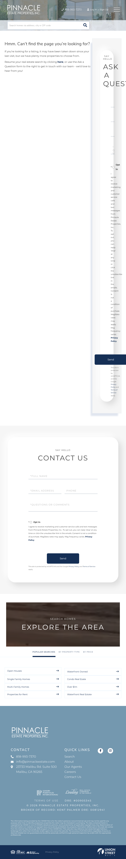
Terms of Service (89, 566)
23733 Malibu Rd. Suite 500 (36, 769)
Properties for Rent (17, 694)
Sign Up (104, 9)
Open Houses (14, 670)
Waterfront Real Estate (79, 694)
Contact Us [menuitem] (72, 777)
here (60, 62)
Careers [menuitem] (70, 772)
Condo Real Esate (76, 679)
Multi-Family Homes (18, 686)
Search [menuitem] (69, 757)
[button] (85, 25)
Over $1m (72, 686)
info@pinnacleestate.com (35, 762)
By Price (88, 652)
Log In (93, 9)
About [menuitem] (69, 762)
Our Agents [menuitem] (73, 767)
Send (63, 558)
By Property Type (69, 652)
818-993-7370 (73, 9)
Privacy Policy (74, 566)
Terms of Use (46, 800)
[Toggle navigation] (117, 10)
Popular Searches (44, 652)
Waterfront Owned (77, 671)
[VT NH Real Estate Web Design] (106, 852)
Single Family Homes (18, 679)
